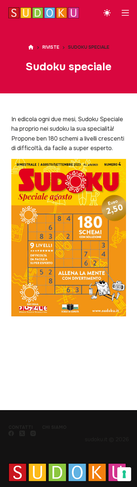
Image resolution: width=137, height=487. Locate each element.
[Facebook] (11, 433)
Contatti (20, 427)
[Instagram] (33, 433)
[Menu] (125, 12)
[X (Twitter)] (22, 433)
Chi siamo (54, 427)
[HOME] (31, 47)
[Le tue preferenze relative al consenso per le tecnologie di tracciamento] (124, 474)
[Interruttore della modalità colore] (107, 12)
